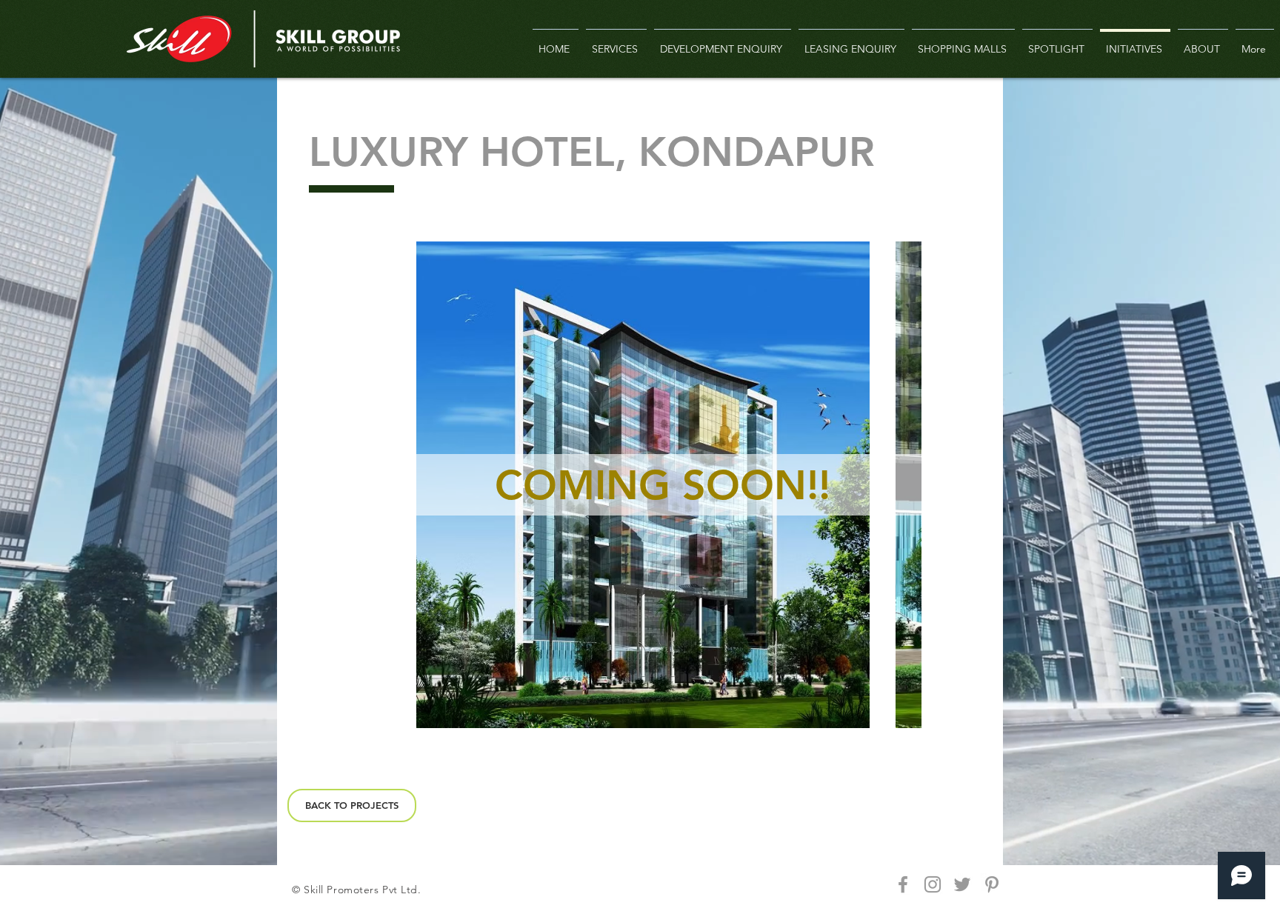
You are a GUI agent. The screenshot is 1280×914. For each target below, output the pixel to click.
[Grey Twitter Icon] (962, 884)
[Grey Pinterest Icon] (992, 884)
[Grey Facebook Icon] (903, 884)
